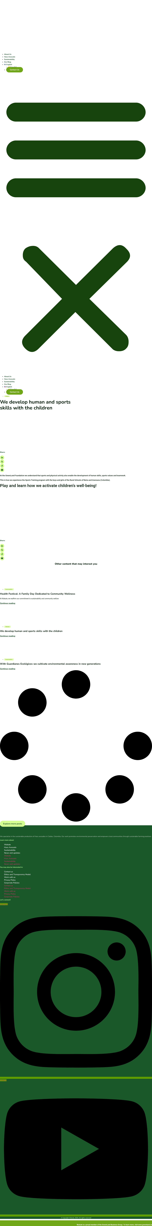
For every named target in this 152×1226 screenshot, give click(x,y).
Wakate (7, 396)
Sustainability (9, 59)
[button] (76, 223)
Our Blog (7, 62)
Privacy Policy (10, 880)
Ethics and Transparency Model (17, 874)
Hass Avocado (9, 57)
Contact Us (14, 69)
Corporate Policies (11, 883)
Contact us (8, 871)
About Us (7, 54)
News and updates (12, 853)
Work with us (9, 877)
